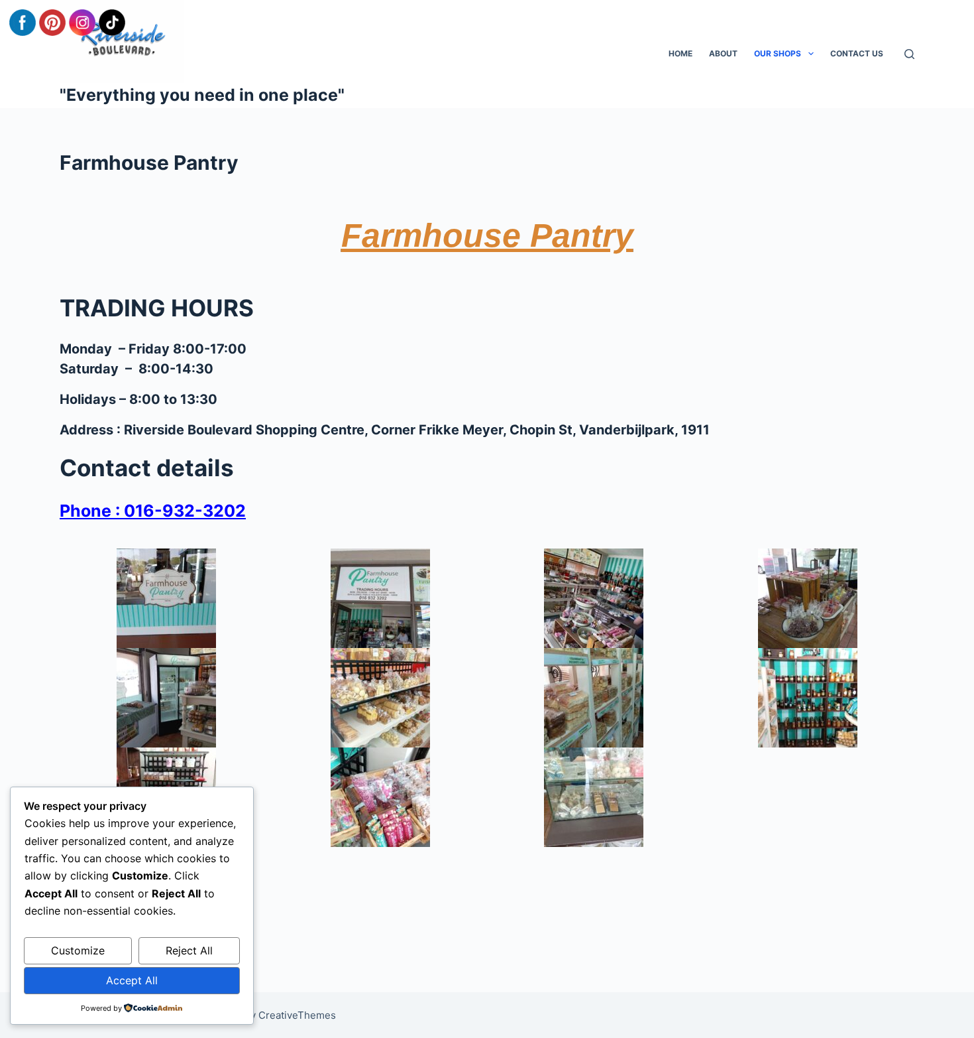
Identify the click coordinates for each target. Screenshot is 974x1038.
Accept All (132, 980)
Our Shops (777, 53)
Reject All (189, 950)
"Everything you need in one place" (202, 95)
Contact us (856, 53)
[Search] (909, 54)
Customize (78, 950)
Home (680, 53)
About (723, 53)
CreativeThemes (297, 1015)
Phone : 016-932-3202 (153, 511)
